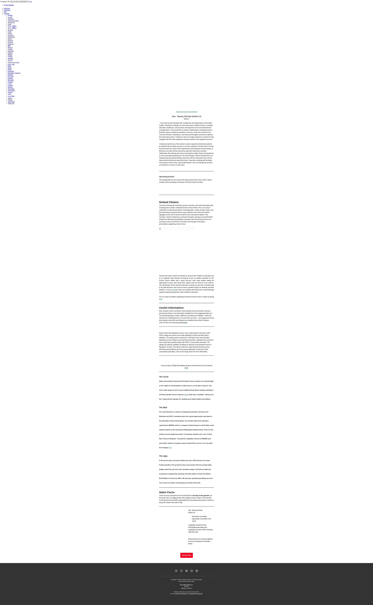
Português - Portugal (14, 73)
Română (10, 75)
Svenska (10, 82)
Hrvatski (10, 30)
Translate (6, 13)
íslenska (10, 53)
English (10, 15)
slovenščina (11, 90)
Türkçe (10, 98)
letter (185, 394)
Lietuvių (10, 85)
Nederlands (11, 37)
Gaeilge (10, 49)
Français (10, 40)
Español (10, 78)
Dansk (10, 33)
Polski (10, 69)
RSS (5, 12)
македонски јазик (13, 62)
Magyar (10, 47)
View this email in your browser (186, 112)
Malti (9, 66)
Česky (10, 32)
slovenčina (11, 89)
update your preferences (181, 593)
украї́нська (11, 101)
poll (173, 290)
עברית (10, 83)
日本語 (10, 56)
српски (10, 92)
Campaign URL (5, 1)
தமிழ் (9, 94)
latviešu (10, 87)
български (11, 22)
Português (11, 71)
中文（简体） (12, 26)
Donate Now (186, 555)
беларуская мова (13, 20)
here (160, 299)
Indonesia (11, 51)
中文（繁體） (12, 28)
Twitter (9, 5)
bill (174, 144)
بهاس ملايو (11, 64)
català (9, 24)
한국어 (10, 60)
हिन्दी (9, 46)
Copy (30, 1)
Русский (10, 76)
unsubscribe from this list (195, 593)
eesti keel (10, 35)
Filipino (10, 100)
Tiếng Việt (11, 103)
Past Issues (7, 10)
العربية (10, 17)
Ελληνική (11, 44)
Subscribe (7, 8)
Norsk (10, 68)
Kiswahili (11, 80)
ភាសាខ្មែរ (10, 58)
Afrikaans (11, 19)
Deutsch (10, 42)
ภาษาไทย (11, 96)
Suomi (10, 39)
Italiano (10, 54)
